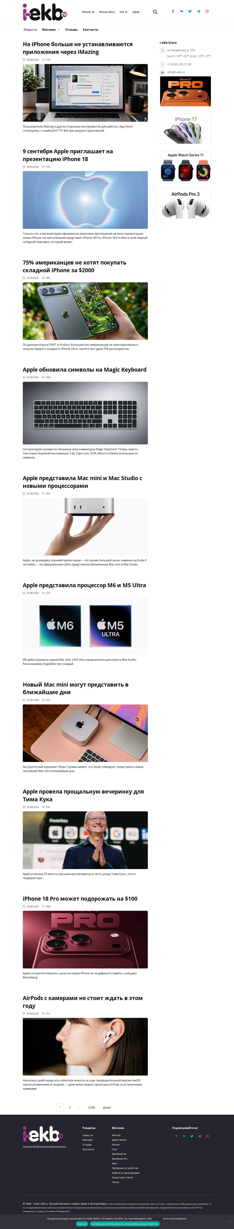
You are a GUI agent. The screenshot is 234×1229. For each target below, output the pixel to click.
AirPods (116, 1135)
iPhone (116, 1144)
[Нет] (229, 1221)
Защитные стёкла (122, 1177)
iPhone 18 (88, 12)
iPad (114, 1149)
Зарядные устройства (125, 1168)
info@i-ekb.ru (176, 72)
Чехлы (115, 1182)
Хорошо (82, 1223)
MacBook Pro (119, 1158)
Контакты (90, 30)
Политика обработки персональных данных (44, 1146)
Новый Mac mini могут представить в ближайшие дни (76, 688)
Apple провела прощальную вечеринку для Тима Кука (83, 795)
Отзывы (71, 30)
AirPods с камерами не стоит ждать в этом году (83, 1001)
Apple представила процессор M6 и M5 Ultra (84, 585)
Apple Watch (119, 1139)
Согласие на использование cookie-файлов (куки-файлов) (125, 1223)
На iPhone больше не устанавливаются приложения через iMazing (78, 47)
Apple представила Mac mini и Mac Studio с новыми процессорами (82, 481)
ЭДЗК (136, 12)
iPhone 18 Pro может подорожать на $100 (80, 898)
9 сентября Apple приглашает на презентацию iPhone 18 (68, 155)
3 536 (91, 1107)
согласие (157, 1218)
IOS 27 (123, 12)
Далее (107, 1107)
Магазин (49, 30)
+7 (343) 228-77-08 (179, 64)
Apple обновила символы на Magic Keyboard (84, 369)
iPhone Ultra (107, 12)
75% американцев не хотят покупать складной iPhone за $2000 (74, 266)
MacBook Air (119, 1154)
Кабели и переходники (125, 1172)
